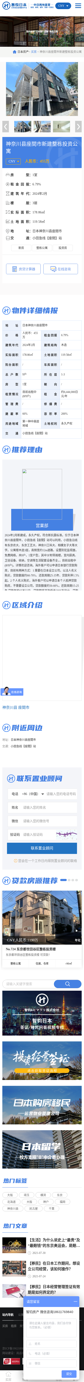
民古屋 (33, 1208)
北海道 (11, 1202)
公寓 (21, 1315)
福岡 (62, 1202)
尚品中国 (22, 1353)
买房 (34, 52)
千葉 (51, 1208)
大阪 (10, 1195)
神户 (46, 1202)
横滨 (43, 1195)
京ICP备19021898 (13, 1348)
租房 (14, 1326)
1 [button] (63, 880)
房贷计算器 (27, 269)
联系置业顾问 (42, 848)
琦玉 (26, 1195)
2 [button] (69, 880)
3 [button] (72, 880)
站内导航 (8, 1315)
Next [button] (78, 126)
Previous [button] (5, 126)
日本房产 (23, 52)
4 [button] (76, 880)
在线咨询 (64, 269)
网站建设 (8, 1353)
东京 (60, 1195)
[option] (42, 89)
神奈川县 (12, 1208)
